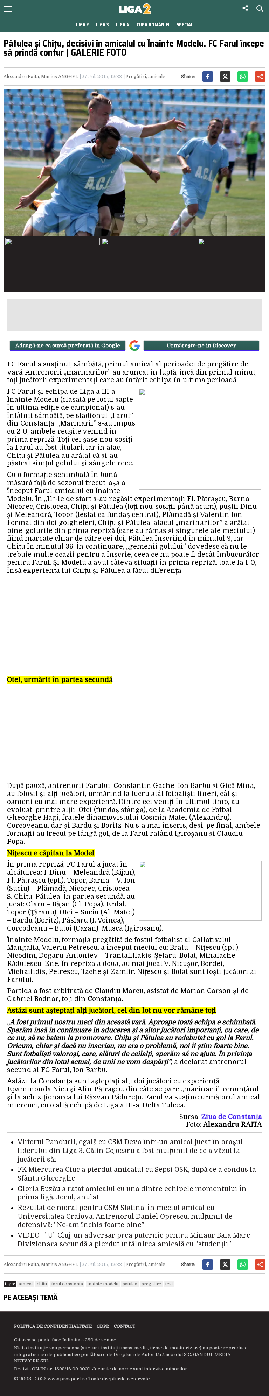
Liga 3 (102, 24)
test (169, 1284)
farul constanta (67, 1284)
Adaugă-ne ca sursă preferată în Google (67, 345)
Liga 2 (82, 24)
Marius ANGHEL (59, 76)
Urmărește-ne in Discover (201, 345)
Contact (124, 1326)
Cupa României (153, 24)
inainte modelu (102, 1284)
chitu (42, 1284)
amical (26, 1284)
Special (185, 24)
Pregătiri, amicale (145, 76)
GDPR (103, 1326)
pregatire (151, 1284)
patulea (130, 1284)
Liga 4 (123, 24)
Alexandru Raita (21, 76)
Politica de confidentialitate (53, 1326)
